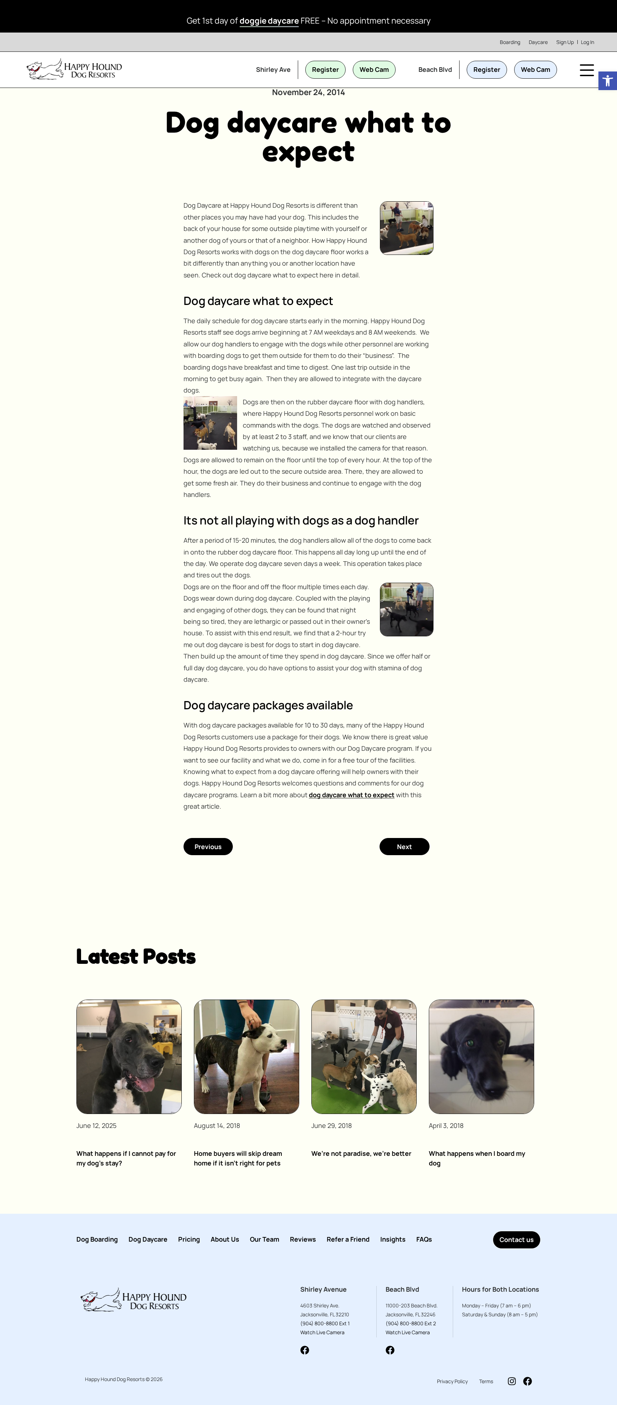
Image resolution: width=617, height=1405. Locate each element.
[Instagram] (511, 1381)
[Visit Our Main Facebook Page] (527, 1381)
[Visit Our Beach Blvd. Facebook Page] (390, 1350)
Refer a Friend (348, 1239)
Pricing (189, 1239)
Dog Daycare (148, 1239)
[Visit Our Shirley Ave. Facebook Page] (304, 1350)
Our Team (264, 1239)
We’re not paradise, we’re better (361, 1153)
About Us (225, 1239)
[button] (607, 81)
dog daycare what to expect (352, 794)
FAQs (424, 1239)
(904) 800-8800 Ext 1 (325, 1323)
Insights (393, 1239)
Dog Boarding (97, 1239)
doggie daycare (269, 20)
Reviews (303, 1239)
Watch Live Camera (322, 1332)
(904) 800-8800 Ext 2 (411, 1323)
